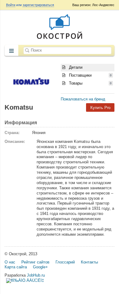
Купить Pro (100, 107)
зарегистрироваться (38, 5)
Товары (90, 83)
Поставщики (90, 75)
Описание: (15, 141)
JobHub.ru (36, 275)
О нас (10, 262)
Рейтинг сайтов (35, 262)
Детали (75, 67)
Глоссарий (65, 262)
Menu (11, 51)
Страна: (12, 132)
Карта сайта (16, 267)
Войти (10, 5)
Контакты (89, 262)
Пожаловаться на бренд (83, 99)
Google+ (40, 267)
